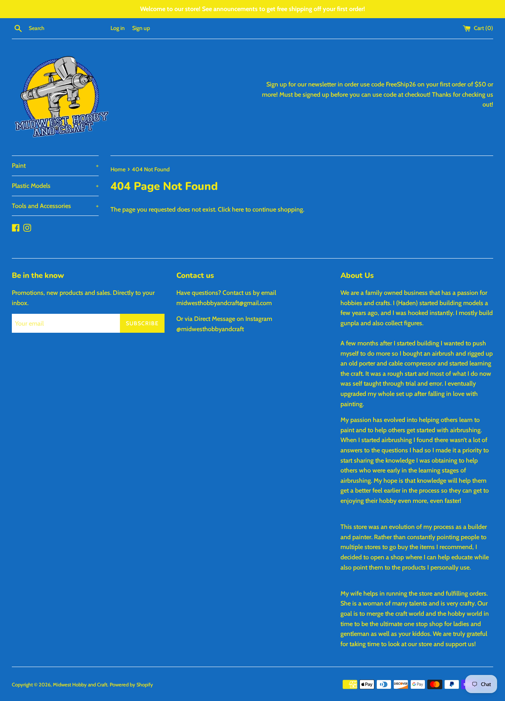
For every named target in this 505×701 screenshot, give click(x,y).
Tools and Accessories (55, 206)
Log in (117, 28)
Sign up (141, 28)
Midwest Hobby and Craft (80, 685)
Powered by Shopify (131, 685)
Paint (55, 165)
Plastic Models (55, 185)
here (238, 209)
